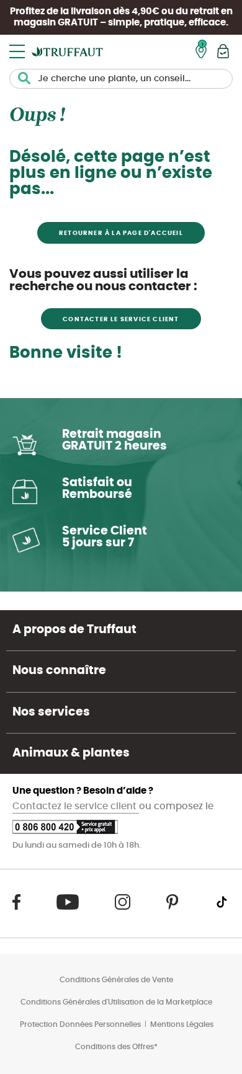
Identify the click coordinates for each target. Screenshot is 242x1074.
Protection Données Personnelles (80, 1024)
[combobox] (121, 79)
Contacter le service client (121, 319)
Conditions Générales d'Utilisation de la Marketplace (116, 1002)
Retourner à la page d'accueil (121, 233)
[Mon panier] (223, 51)
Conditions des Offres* (116, 1046)
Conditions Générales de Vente (116, 979)
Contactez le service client (75, 806)
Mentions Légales (181, 1024)
